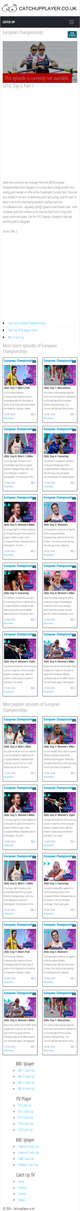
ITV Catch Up (24, 1105)
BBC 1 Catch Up (26, 1070)
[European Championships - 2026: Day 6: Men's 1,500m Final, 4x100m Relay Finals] (20, 443)
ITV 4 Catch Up (25, 1123)
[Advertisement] (40, 130)
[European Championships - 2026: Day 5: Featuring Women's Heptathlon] (20, 580)
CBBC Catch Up (26, 1158)
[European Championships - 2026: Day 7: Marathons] (60, 375)
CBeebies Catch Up (28, 1165)
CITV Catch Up (25, 1130)
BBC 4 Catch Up (26, 1088)
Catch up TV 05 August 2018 (22, 330)
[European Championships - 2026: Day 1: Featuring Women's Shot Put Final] (60, 870)
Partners (22, 1187)
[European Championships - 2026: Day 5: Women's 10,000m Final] (60, 511)
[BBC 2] (72, 34)
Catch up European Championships (26, 323)
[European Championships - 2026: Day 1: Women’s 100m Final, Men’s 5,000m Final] (60, 733)
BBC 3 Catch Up (26, 1082)
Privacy (21, 1200)
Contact (22, 1193)
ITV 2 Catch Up (25, 1111)
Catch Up (9, 22)
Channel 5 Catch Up (28, 1152)
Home (21, 1181)
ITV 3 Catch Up (25, 1117)
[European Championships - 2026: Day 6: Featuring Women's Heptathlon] (60, 443)
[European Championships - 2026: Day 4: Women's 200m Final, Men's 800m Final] (60, 580)
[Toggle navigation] (71, 22)
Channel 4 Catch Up (28, 1146)
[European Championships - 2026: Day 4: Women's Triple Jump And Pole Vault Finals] (20, 648)
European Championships (23, 32)
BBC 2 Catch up (16, 337)
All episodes (9, 418)
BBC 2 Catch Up (26, 1076)
